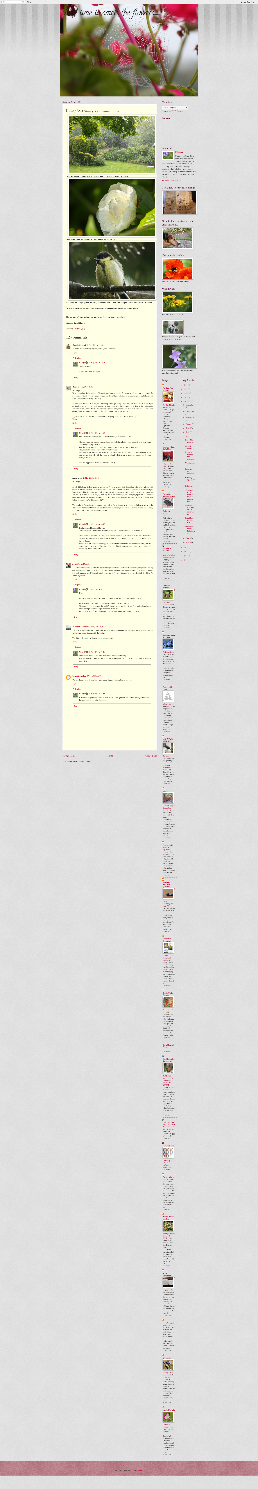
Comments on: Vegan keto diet (169, 1123)
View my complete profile (171, 180)
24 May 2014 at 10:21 (97, 362)
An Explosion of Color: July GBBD (169, 1235)
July (187, 428)
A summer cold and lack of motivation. (190, 509)
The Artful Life (169, 1410)
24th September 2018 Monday (168, 1180)
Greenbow (167, 791)
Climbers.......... (190, 463)
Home (110, 755)
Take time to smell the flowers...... (111, 13)
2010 (186, 560)
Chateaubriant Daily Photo (169, 448)
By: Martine (167, 1126)
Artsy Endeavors (167, 1274)
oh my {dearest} (169, 1145)
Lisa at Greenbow (79, 676)
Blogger (141, 1470)
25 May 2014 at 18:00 (95, 676)
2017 (186, 389)
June (188, 432)
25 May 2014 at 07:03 (97, 589)
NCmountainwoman (80, 626)
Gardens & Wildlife (167, 549)
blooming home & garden (169, 636)
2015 (186, 397)
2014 (186, 401)
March (188, 542)
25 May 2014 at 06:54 (83, 564)
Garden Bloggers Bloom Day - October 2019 (169, 807)
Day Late (166, 756)
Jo (73, 564)
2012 (186, 551)
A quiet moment (189, 447)
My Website (167, 849)
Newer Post (68, 755)
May (188, 436)
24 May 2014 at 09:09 (95, 345)
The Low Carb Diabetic (168, 389)
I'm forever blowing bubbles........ (190, 529)
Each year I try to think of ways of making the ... (189, 495)
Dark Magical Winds (168, 1046)
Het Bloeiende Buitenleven (168, 1060)
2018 (186, 385)
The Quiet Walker (167, 586)
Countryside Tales (168, 688)
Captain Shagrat (79, 345)
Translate (180, 111)
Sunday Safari (168, 1372)
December (190, 404)
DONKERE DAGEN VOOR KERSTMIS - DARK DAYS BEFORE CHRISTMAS (168, 1081)
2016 (186, 393)
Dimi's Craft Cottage (168, 994)
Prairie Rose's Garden (168, 1217)
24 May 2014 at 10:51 (86, 386)
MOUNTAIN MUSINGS (168, 740)
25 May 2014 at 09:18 (97, 652)
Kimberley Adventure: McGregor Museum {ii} (167, 1164)
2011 (186, 555)
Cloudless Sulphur (166, 1425)
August (189, 424)
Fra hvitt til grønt (169, 652)
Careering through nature (169, 495)
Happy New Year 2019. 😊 (169, 1011)
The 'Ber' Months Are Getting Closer (169, 407)
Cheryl (82, 362)
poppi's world (168, 1322)
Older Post (151, 755)
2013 (186, 547)
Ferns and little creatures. (189, 471)
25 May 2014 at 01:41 (91, 478)
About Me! (167, 1325)
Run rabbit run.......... (189, 440)
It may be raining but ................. (189, 455)
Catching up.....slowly (190, 479)
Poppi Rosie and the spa (189, 520)
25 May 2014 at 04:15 (97, 524)
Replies (78, 358)
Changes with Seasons (168, 846)
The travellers (168, 1177)
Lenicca (171, 1129)
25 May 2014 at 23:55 (97, 693)
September (190, 417)
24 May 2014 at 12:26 (97, 433)
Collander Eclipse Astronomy (167, 513)
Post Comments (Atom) (81, 761)
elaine (75, 386)
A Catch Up (167, 704)
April (188, 538)
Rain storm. (189, 486)
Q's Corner (167, 1357)
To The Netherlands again (167, 957)
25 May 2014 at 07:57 (98, 626)
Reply (74, 352)
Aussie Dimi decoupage (167, 939)
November (190, 411)
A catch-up (167, 552)
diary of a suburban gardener (166, 884)
